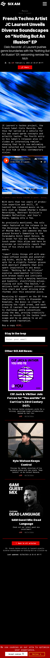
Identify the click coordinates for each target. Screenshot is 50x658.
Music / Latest (25, 13)
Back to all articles (26, 543)
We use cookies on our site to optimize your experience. (25, 648)
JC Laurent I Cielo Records (12, 197)
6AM (12, 63)
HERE (18, 325)
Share (26, 67)
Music (25, 11)
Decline (35, 654)
